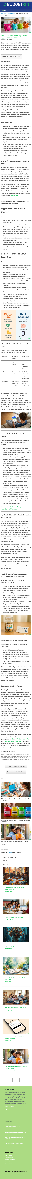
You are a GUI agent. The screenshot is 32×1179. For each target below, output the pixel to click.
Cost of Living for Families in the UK (15, 1143)
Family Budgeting (9, 891)
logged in (9, 852)
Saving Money (8, 981)
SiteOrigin (15, 1176)
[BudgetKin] (16, 4)
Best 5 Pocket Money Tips (21, 739)
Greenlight (14, 195)
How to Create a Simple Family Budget (15, 1132)
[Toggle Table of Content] (18, 56)
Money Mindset (8, 948)
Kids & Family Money (9, 13)
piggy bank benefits (12, 757)
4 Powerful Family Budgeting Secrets (14, 917)
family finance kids (23, 756)
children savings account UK (12, 756)
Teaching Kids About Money (11, 759)
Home (1, 13)
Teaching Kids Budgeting (13, 741)
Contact (7, 1109)
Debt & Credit (8, 1040)
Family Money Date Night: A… (16, 772)
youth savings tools (23, 759)
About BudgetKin (9, 1106)
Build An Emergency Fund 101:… (16, 766)
